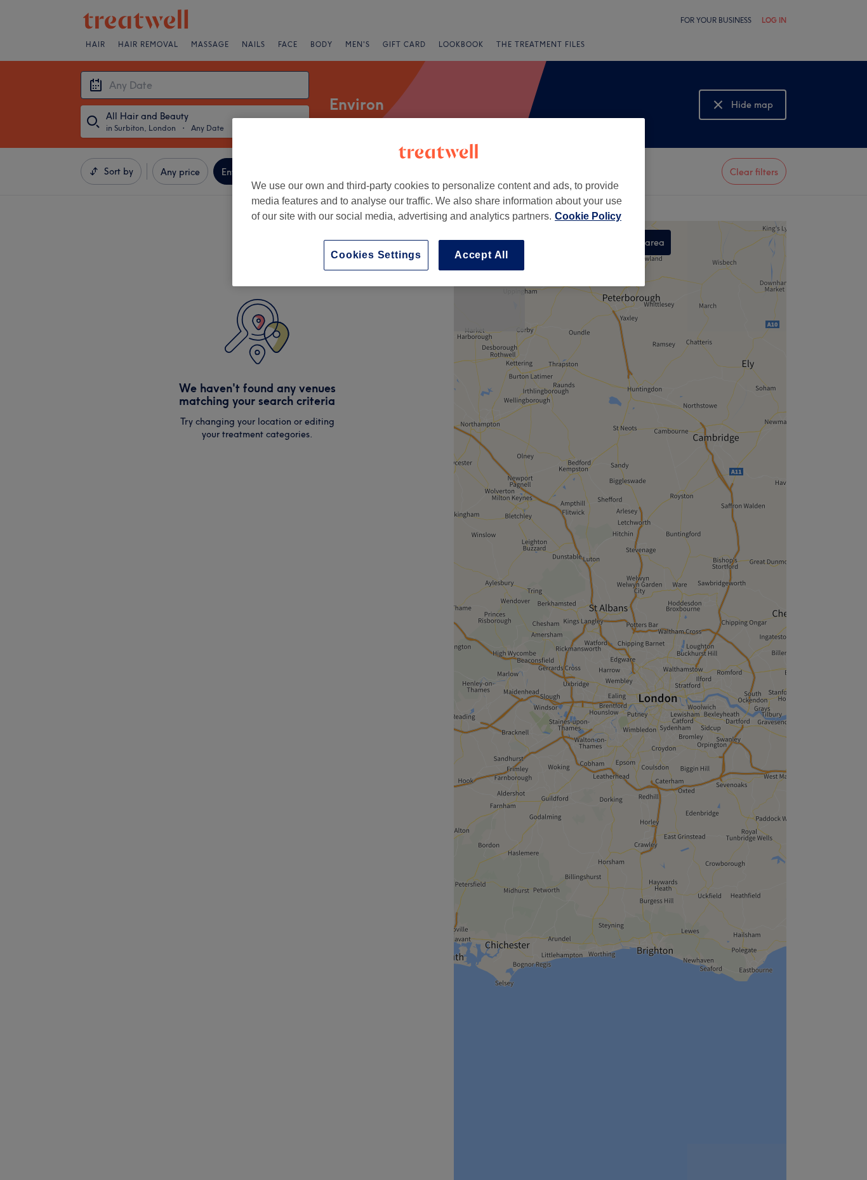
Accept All (481, 254)
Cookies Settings (376, 254)
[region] (438, 202)
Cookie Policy (588, 216)
